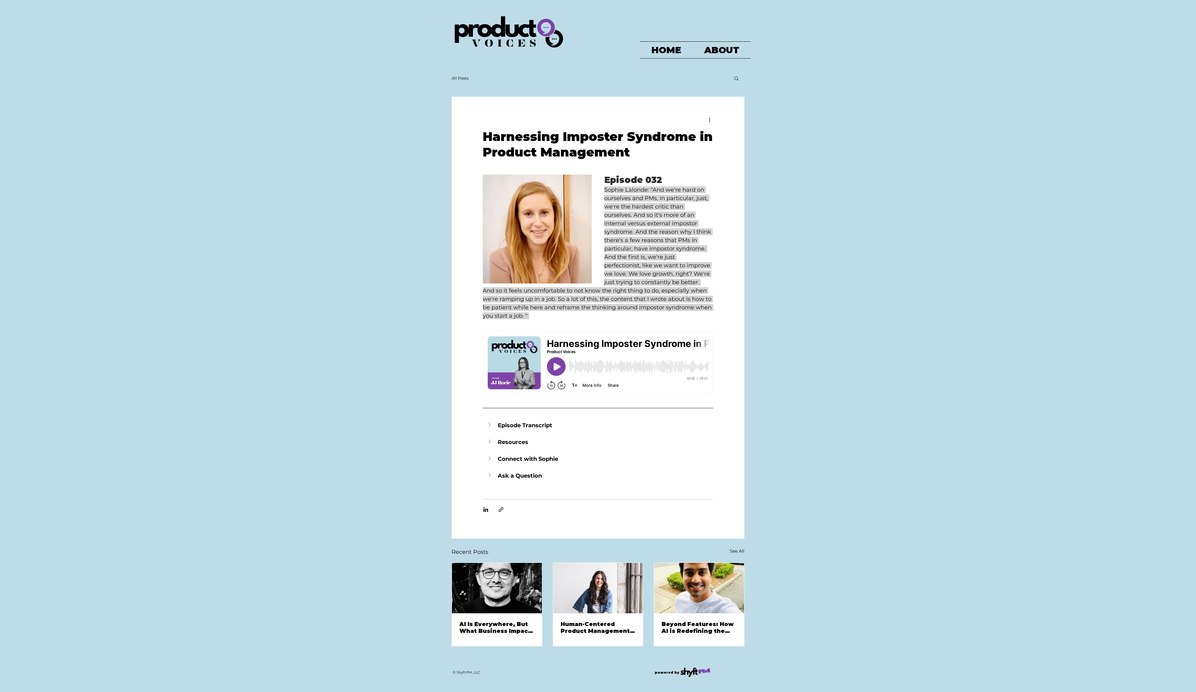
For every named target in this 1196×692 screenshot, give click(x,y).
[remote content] (598, 363)
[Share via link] (501, 509)
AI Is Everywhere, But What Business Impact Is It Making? (495, 627)
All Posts (460, 78)
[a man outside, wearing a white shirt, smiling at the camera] (699, 588)
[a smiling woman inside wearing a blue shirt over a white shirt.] (598, 588)
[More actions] (709, 119)
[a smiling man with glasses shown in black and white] (497, 588)
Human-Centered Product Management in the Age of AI (595, 627)
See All (737, 551)
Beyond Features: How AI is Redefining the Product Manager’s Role (698, 627)
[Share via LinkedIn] (486, 509)
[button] (736, 78)
